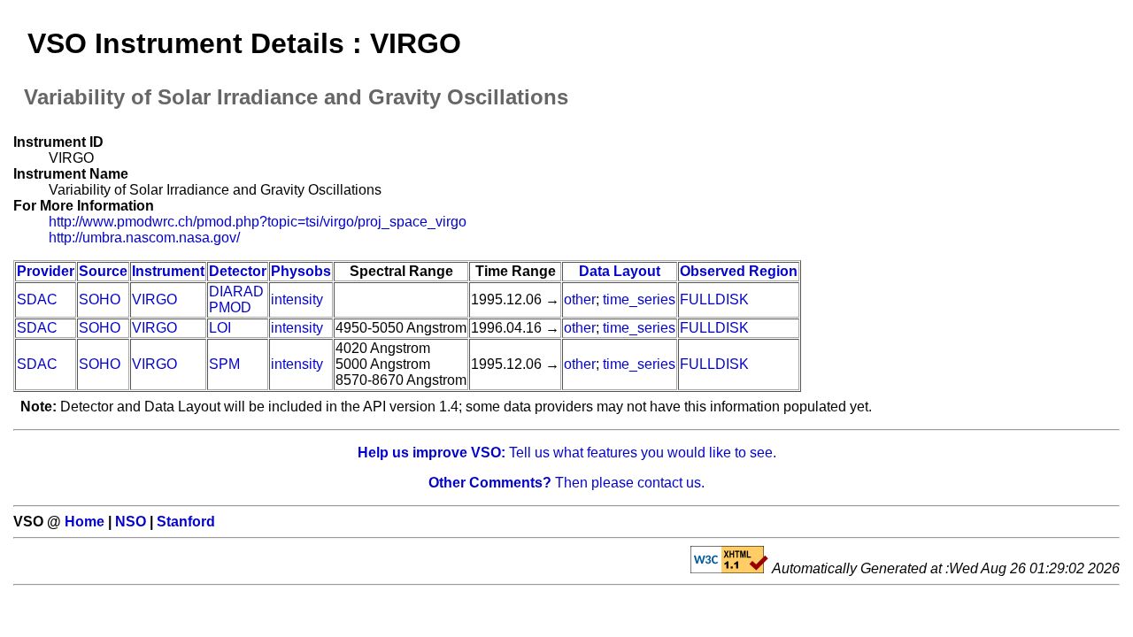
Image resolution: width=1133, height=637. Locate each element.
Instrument (168, 271)
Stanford (186, 521)
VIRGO (154, 299)
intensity (297, 299)
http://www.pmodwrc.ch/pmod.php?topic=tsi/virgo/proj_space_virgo (257, 221)
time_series (639, 299)
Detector (237, 271)
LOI (220, 327)
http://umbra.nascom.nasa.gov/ (144, 237)
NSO (130, 521)
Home (84, 521)
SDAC (37, 299)
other (580, 299)
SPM (224, 364)
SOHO (99, 299)
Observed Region (739, 271)
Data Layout (619, 271)
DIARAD (236, 291)
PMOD (230, 307)
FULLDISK (714, 299)
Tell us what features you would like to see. (567, 452)
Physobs (301, 271)
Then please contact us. (566, 482)
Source (103, 271)
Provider (45, 271)
